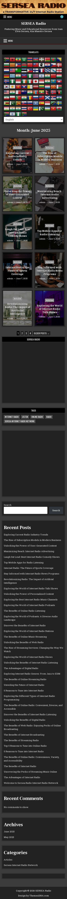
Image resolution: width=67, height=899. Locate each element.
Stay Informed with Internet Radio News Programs (49, 271)
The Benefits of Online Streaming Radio (25, 679)
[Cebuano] (18, 64)
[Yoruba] (18, 113)
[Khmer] (59, 81)
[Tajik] (7, 108)
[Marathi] (30, 91)
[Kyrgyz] (18, 86)
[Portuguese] (18, 97)
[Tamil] (12, 108)
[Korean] (7, 86)
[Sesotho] (59, 97)
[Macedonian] (53, 86)
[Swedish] (59, 102)
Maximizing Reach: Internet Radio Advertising (49, 194)
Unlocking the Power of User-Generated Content (17, 194)
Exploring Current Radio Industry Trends (17, 156)
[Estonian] (24, 70)
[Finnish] (36, 70)
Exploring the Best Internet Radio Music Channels (31, 599)
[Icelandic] (7, 81)
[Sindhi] (12, 102)
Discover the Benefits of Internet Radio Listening (30, 714)
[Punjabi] (24, 97)
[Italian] (30, 81)
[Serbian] (53, 97)
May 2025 (9, 837)
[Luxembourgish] (48, 86)
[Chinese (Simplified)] (30, 64)
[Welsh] (59, 108)
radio (49, 416)
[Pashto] (59, 91)
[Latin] (30, 86)
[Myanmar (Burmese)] (42, 91)
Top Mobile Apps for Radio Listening (49, 232)
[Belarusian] (48, 59)
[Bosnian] (59, 59)
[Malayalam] (12, 91)
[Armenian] (30, 59)
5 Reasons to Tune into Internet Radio (24, 690)
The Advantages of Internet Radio (22, 777)
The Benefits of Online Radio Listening (24, 610)
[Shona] (7, 102)
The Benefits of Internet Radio (20, 766)
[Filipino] (30, 70)
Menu (9, 17)
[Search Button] (61, 16)
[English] (12, 70)
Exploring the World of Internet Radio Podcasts (29, 605)
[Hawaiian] (36, 75)
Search (7, 504)
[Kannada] (48, 81)
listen (25, 416)
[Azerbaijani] (36, 59)
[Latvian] (36, 86)
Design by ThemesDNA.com (33, 895)
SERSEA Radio (33, 23)
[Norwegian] (53, 91)
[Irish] (24, 81)
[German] (7, 75)
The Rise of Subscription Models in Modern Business (49, 156)
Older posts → (41, 333)
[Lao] (24, 86)
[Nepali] (48, 91)
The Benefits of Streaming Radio (21, 740)
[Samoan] (42, 97)
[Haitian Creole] (24, 75)
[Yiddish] (12, 113)
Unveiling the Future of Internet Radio (24, 684)
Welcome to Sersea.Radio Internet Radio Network (31, 782)
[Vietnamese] (53, 108)
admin (10, 164)
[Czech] (53, 64)
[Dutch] (7, 70)
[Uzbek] (48, 108)
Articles (17, 147)
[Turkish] (30, 108)
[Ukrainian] (36, 108)
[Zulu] (24, 113)
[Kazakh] (53, 81)
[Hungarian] (59, 75)
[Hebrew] (42, 75)
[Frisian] (48, 70)
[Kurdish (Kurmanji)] (12, 86)
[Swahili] (53, 102)
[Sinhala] (18, 102)
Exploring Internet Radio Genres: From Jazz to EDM (32, 673)
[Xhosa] (7, 113)
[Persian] (7, 97)
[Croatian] (48, 64)
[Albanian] (12, 59)
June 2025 (9, 831)
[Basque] (42, 59)
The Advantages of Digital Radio (21, 668)
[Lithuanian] (42, 86)
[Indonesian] (18, 81)
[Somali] (36, 102)
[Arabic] (24, 59)
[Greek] (12, 75)
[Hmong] (53, 75)
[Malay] (7, 91)
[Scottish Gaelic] (48, 97)
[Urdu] (42, 108)
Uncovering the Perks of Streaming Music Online (30, 771)
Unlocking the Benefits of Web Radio (24, 642)
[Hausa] (30, 75)
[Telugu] (18, 108)
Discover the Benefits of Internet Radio (25, 625)
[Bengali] (53, 59)
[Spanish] (42, 102)
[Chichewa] (24, 64)
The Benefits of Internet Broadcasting (24, 734)
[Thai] (24, 108)
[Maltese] (18, 91)
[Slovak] (24, 102)
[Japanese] (36, 81)
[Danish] (59, 64)
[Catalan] (12, 64)
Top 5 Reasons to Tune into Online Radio (25, 745)
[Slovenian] (30, 102)
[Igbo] (12, 81)
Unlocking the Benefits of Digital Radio (24, 719)
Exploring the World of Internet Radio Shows (28, 656)
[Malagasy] (59, 86)
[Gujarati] (18, 75)
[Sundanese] (48, 102)
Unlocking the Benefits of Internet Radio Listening (31, 662)
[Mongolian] (36, 91)
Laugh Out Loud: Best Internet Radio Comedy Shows (17, 232)
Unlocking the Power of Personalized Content (29, 593)
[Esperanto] (18, 70)
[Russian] (36, 97)
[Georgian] (59, 70)
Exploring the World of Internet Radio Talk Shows (49, 309)
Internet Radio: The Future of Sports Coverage (17, 271)
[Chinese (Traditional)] (36, 64)
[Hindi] (48, 75)
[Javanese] (42, 81)
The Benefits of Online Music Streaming (25, 636)
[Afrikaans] (7, 59)
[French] (42, 70)
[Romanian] (30, 97)
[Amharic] (18, 59)
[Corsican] (42, 64)
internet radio (12, 416)
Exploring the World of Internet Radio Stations (29, 631)
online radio (37, 416)
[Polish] (12, 97)
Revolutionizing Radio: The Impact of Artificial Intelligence (17, 309)
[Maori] (24, 91)
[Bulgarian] (7, 64)
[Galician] (53, 70)
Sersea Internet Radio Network (19, 421)
